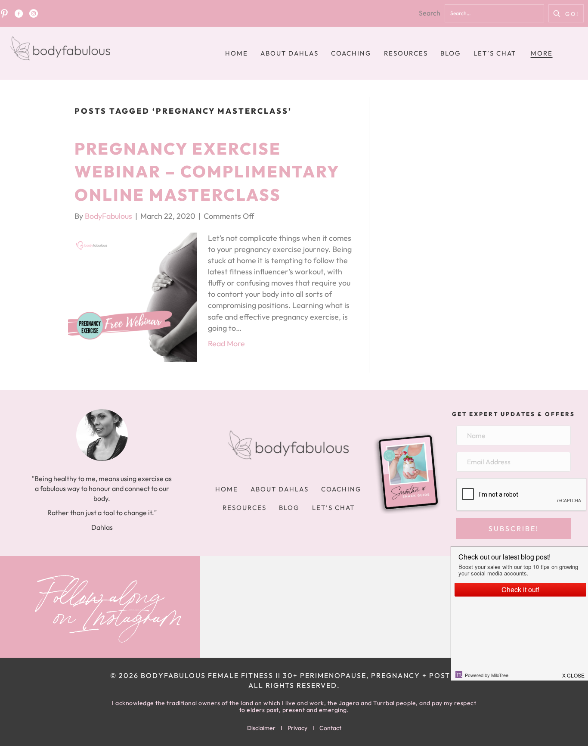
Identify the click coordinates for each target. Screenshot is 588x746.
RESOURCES (406, 53)
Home (236, 53)
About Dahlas (289, 53)
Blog (450, 53)
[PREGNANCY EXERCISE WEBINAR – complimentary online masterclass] (132, 296)
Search (429, 13)
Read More (226, 343)
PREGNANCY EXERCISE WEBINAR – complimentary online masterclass (206, 171)
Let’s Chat (494, 53)
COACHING (351, 53)
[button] (566, 13)
